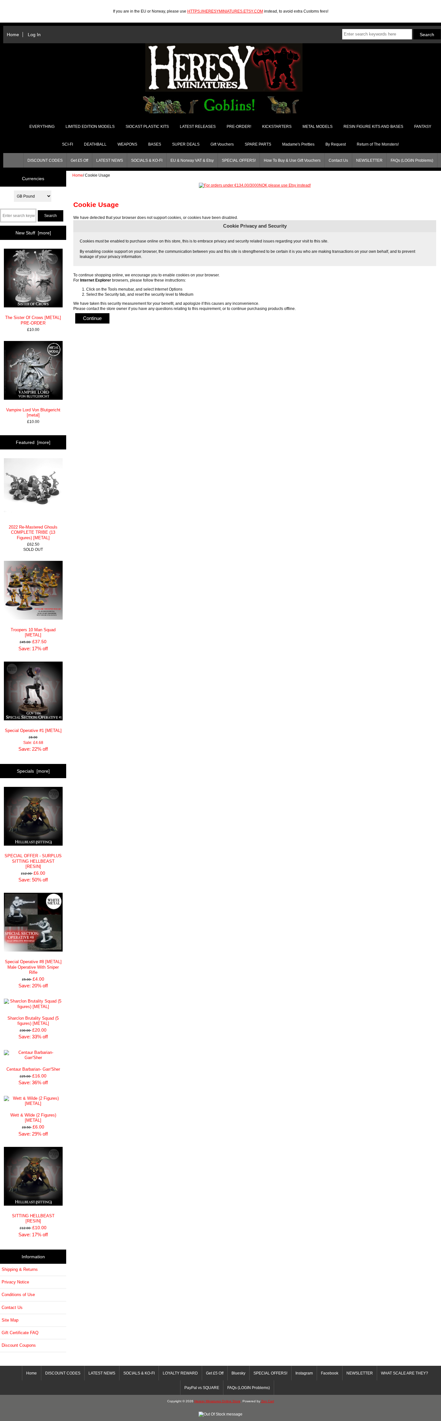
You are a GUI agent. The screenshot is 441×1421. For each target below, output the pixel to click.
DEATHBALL (95, 144)
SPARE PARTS (258, 144)
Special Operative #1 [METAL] (33, 730)
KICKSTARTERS (277, 126)
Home (13, 34)
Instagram (304, 1373)
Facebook (329, 1373)
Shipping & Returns (20, 1269)
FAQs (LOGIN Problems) (412, 160)
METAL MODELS (318, 126)
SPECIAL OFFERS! (239, 160)
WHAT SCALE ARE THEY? (404, 1373)
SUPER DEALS (186, 144)
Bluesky (238, 1373)
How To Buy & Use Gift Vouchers (292, 160)
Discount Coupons (19, 1345)
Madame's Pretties (298, 144)
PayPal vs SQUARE (201, 1387)
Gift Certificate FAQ (20, 1332)
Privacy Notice (15, 1282)
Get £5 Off (79, 160)
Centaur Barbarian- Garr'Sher (33, 1069)
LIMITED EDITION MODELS (90, 126)
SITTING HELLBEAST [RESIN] (33, 1218)
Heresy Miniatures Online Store (217, 1401)
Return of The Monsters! (378, 144)
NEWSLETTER (369, 160)
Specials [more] (33, 771)
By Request (335, 144)
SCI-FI (67, 144)
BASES (154, 144)
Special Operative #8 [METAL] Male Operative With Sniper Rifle (33, 966)
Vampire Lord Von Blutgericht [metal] (33, 412)
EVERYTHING (42, 126)
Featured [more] (33, 442)
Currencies (33, 178)
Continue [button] (92, 318)
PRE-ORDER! (239, 126)
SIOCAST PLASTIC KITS (147, 126)
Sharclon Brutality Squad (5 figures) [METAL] (33, 1021)
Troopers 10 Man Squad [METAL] (33, 632)
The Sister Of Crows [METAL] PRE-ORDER (33, 320)
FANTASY (422, 126)
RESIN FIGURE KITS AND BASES (373, 126)
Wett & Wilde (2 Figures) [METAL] (33, 1118)
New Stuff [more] (33, 232)
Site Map (10, 1320)
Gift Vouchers (222, 144)
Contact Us (338, 160)
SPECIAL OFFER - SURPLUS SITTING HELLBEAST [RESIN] (33, 861)
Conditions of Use (18, 1294)
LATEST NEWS (109, 160)
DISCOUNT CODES (45, 160)
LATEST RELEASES (198, 126)
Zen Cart (267, 1401)
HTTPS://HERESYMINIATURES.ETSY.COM (225, 11)
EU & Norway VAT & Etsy (192, 160)
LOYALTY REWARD (180, 1373)
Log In (34, 34)
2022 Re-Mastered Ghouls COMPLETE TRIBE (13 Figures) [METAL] (33, 532)
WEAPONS (127, 144)
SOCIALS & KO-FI (146, 160)
